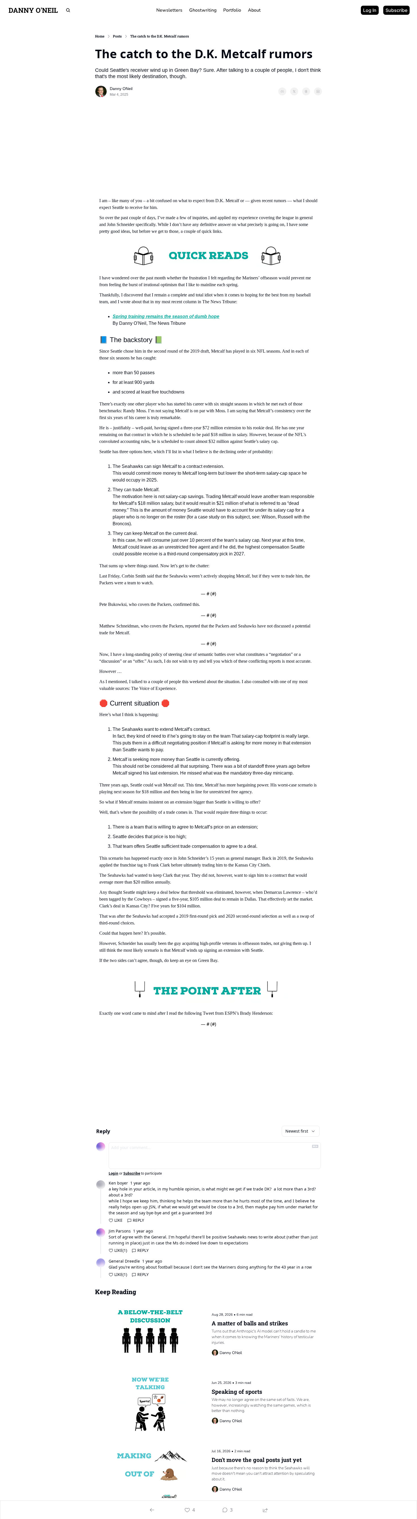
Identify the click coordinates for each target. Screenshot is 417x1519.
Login (113, 1173)
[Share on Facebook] (282, 91)
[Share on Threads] (306, 91)
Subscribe (131, 1173)
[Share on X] (294, 91)
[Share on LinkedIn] (318, 91)
